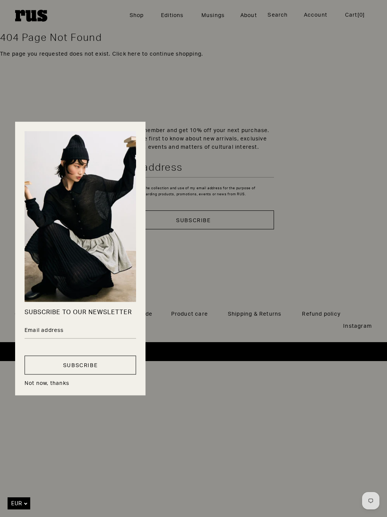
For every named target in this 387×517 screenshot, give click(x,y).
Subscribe (80, 365)
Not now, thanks (47, 383)
